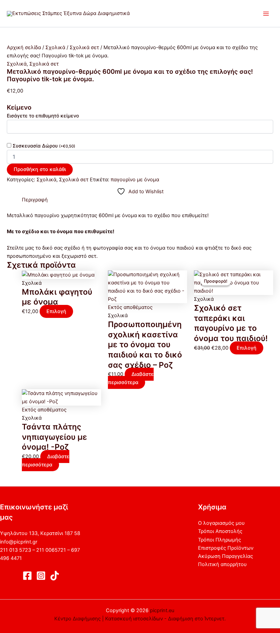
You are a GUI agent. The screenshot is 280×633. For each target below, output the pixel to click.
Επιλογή (56, 311)
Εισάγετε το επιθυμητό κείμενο (43, 115)
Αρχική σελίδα (24, 47)
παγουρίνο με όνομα (135, 180)
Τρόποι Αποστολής (220, 531)
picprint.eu (162, 610)
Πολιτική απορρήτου (222, 564)
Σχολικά (55, 47)
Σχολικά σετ (84, 47)
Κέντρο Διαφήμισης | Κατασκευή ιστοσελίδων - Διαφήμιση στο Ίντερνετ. (140, 619)
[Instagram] (41, 575)
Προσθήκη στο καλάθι (40, 169)
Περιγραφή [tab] (35, 200)
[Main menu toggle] (266, 13)
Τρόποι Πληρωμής (219, 540)
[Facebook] (27, 575)
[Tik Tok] (54, 575)
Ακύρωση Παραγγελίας (225, 556)
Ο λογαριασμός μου (221, 523)
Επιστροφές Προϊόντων (225, 548)
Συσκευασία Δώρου (44, 146)
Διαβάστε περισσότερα (131, 378)
